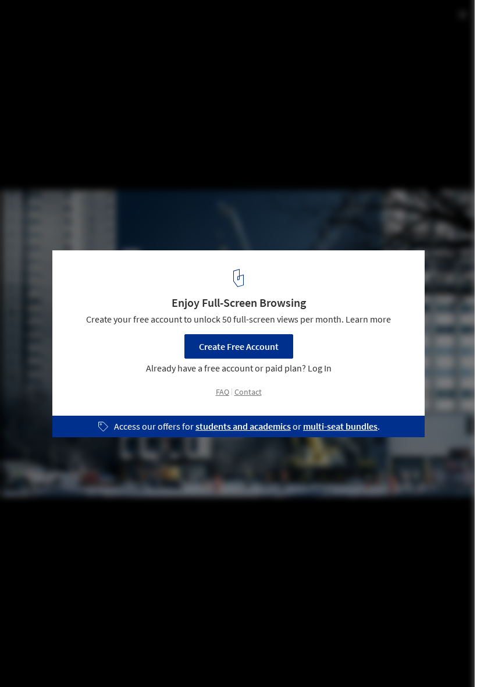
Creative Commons (260, 60)
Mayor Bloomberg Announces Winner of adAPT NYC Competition (161, 31)
